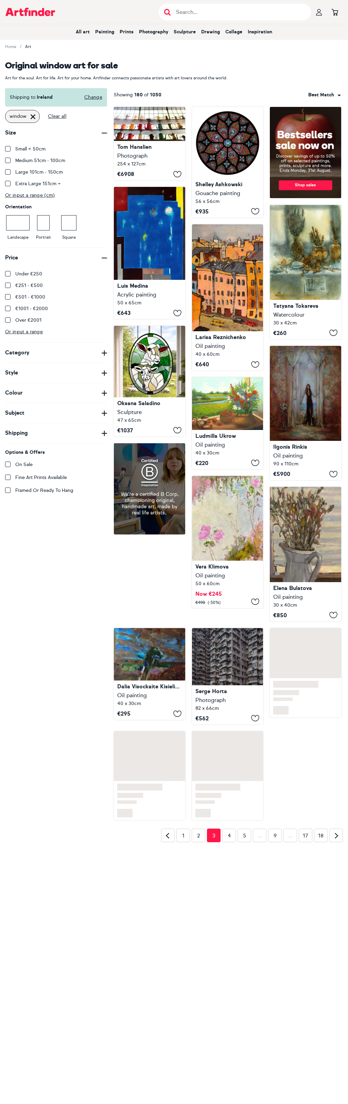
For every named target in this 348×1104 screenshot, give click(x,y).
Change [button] (93, 97)
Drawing (210, 32)
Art (28, 46)
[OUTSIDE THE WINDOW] (227, 542)
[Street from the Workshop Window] (227, 297)
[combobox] (324, 95)
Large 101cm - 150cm (39, 172)
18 (321, 822)
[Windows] (227, 663)
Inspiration (260, 32)
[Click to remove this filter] (33, 116)
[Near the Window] (305, 554)
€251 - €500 (29, 285)
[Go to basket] (335, 12)
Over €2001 (28, 320)
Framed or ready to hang (44, 490)
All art (83, 32)
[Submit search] (167, 12)
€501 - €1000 (30, 297)
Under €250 (28, 274)
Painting (104, 32)
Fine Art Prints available (41, 477)
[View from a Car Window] (149, 587)
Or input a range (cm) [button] (30, 195)
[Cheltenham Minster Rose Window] (227, 162)
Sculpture (185, 32)
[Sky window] (149, 253)
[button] (324, 95)
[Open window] (227, 423)
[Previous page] (168, 822)
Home (10, 46)
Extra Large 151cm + (38, 184)
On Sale (24, 464)
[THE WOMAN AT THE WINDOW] (305, 413)
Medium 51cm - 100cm (40, 160)
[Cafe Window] (149, 143)
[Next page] (336, 822)
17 (305, 822)
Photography (153, 32)
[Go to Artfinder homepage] (30, 11)
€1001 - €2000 (31, 308)
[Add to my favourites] (177, 174)
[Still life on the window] (305, 272)
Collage (233, 32)
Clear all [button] (57, 116)
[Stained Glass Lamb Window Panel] (149, 381)
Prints (127, 32)
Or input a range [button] (24, 332)
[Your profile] (319, 12)
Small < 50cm (30, 149)
